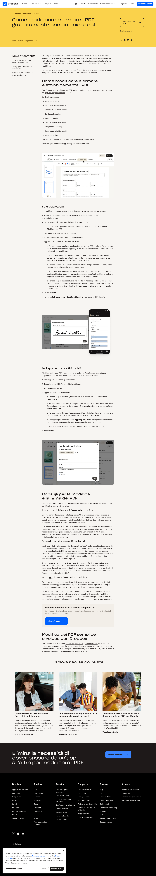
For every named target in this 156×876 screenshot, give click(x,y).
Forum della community (108, 808)
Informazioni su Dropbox (130, 789)
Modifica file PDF (62, 812)
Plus (35, 789)
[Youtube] (23, 833)
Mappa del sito (83, 813)
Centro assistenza (84, 789)
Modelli (15, 815)
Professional (38, 793)
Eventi (102, 793)
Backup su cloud (62, 809)
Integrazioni (16, 797)
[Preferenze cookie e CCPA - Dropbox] (34, 860)
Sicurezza (15, 808)
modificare (78, 644)
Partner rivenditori (106, 815)
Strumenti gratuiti (18, 818)
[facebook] (124, 40)
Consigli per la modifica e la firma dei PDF (22, 68)
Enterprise (37, 800)
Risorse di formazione (85, 817)
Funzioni (15, 800)
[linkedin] (128, 40)
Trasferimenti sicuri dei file (65, 805)
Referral (103, 811)
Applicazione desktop (20, 789)
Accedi (46, 215)
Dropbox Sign (39, 811)
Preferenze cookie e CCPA (87, 804)
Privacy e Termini (84, 797)
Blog (101, 789)
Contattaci (82, 793)
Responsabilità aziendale (131, 800)
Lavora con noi (127, 793)
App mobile (16, 793)
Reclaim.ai (37, 815)
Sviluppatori (104, 804)
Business (37, 797)
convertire (70, 644)
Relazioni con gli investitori (131, 797)
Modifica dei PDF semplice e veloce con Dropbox (22, 74)
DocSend (37, 808)
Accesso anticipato (19, 811)
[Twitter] (13, 833)
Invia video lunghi (62, 795)
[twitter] (121, 40)
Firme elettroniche (62, 816)
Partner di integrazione (108, 818)
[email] (131, 40)
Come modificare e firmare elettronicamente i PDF (21, 61)
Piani (36, 818)
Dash (36, 804)
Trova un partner (106, 822)
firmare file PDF (91, 644)
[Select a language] (76, 4)
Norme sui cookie (84, 800)
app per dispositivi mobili (55, 93)
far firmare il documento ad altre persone (62, 515)
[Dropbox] (11, 4)
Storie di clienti (105, 797)
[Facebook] (18, 833)
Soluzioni (15, 804)
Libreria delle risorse (107, 800)
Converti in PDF (61, 819)
